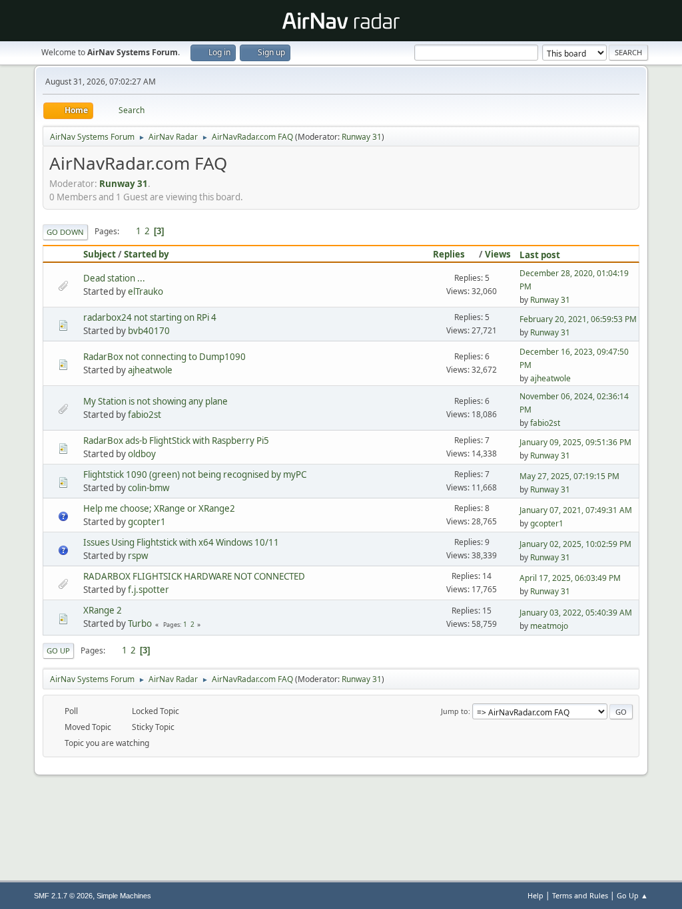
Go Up (58, 650)
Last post (539, 255)
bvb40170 (149, 331)
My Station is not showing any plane (155, 401)
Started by (146, 254)
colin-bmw (148, 488)
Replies (449, 254)
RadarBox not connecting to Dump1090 (164, 357)
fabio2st (144, 415)
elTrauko (145, 291)
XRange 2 (102, 610)
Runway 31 (362, 136)
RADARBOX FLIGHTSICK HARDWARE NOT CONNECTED (194, 576)
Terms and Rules (580, 895)
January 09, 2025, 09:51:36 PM (575, 442)
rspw (138, 556)
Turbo (140, 624)
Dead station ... (114, 278)
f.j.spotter (148, 590)
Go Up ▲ (632, 895)
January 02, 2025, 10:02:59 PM (575, 544)
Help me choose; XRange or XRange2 (159, 508)
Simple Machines (124, 896)
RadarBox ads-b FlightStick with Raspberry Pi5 (176, 441)
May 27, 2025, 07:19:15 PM (569, 476)
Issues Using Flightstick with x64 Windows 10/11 (181, 542)
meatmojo (549, 626)
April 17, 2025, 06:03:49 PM (570, 578)
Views (498, 254)
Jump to (454, 711)
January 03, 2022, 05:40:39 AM (575, 612)
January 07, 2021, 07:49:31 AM (575, 510)
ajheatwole (150, 370)
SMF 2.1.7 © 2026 (63, 896)
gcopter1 (147, 522)
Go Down (65, 232)
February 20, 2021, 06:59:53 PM (578, 319)
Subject (99, 254)
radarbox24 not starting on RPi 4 (149, 317)
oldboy (142, 454)
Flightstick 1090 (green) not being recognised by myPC (194, 474)
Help (535, 895)
